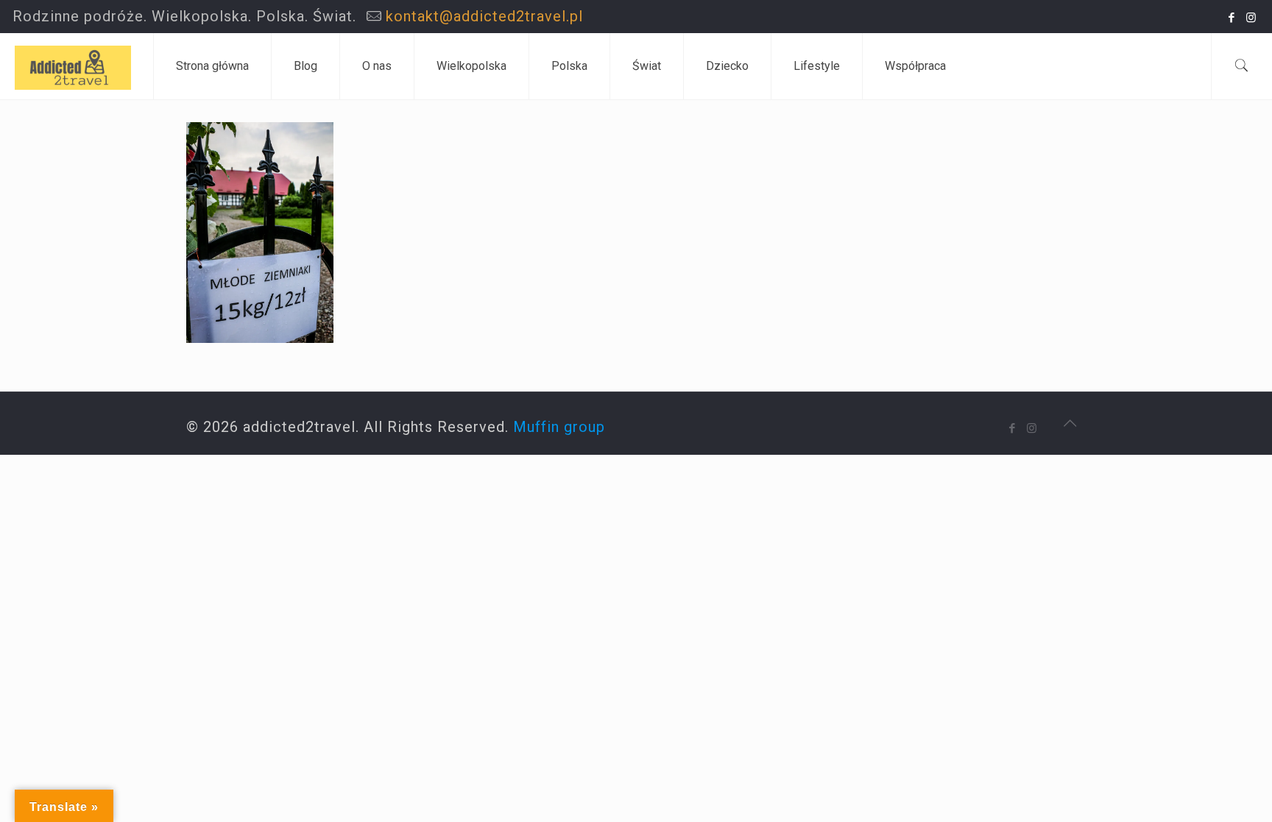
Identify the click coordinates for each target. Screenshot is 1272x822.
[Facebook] (1232, 17)
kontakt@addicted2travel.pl (484, 16)
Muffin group (559, 427)
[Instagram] (1251, 17)
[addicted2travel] (73, 66)
